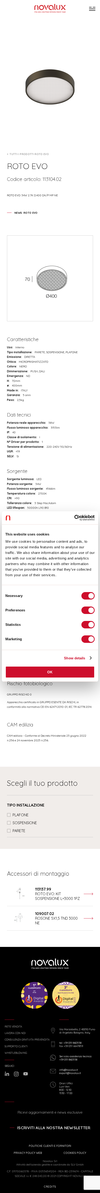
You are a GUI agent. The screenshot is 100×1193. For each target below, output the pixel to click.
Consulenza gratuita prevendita (27, 1039)
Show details (74, 658)
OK (50, 672)
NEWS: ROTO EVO (26, 212)
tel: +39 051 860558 (70, 1042)
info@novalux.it (68, 1069)
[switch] (88, 610)
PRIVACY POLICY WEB (28, 1153)
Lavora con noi (15, 1033)
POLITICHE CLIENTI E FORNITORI (50, 1146)
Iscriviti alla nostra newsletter (53, 1127)
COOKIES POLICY (74, 1153)
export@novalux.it (70, 1073)
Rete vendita (13, 1026)
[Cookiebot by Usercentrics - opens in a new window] (74, 518)
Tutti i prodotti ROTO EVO (29, 154)
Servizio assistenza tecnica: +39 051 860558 (75, 1058)
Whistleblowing (16, 1052)
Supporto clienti (16, 1046)
